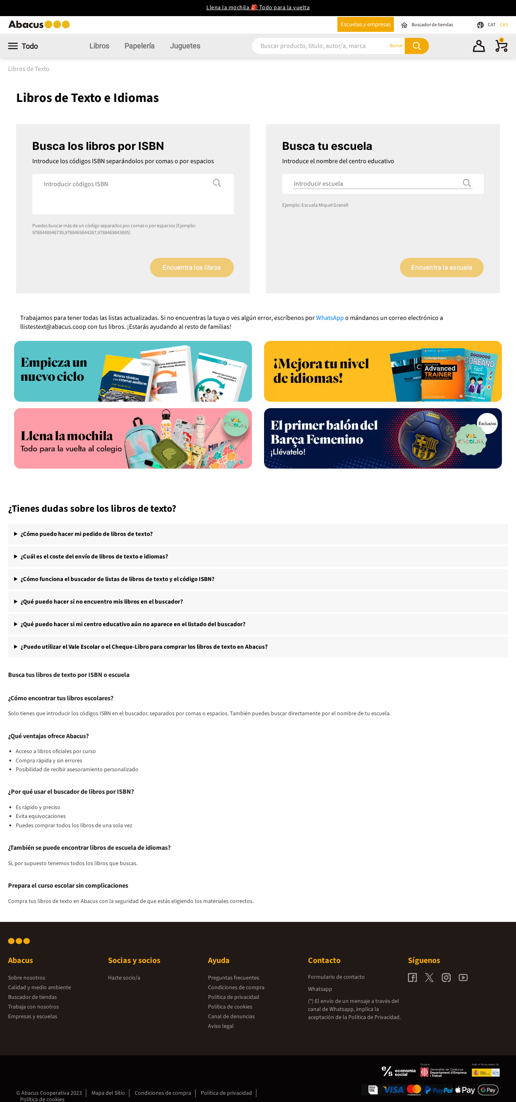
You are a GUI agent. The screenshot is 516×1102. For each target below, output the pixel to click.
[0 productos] (501, 50)
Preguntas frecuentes (233, 978)
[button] (478, 47)
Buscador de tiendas (32, 997)
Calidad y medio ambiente (39, 988)
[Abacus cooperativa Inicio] (41, 27)
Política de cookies (230, 1007)
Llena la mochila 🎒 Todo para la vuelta (258, 8)
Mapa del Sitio (108, 1093)
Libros (99, 46)
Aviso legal (221, 1026)
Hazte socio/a (124, 978)
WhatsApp (330, 317)
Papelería (140, 46)
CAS (504, 24)
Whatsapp (320, 989)
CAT (492, 24)
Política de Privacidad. (374, 1017)
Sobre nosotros (26, 978)
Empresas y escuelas (32, 1017)
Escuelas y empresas (366, 24)
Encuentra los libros (191, 267)
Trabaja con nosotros (33, 1007)
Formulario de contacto (336, 977)
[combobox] (310, 46)
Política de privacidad (233, 997)
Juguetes (185, 46)
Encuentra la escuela (441, 267)
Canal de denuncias (231, 1017)
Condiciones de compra (236, 988)
